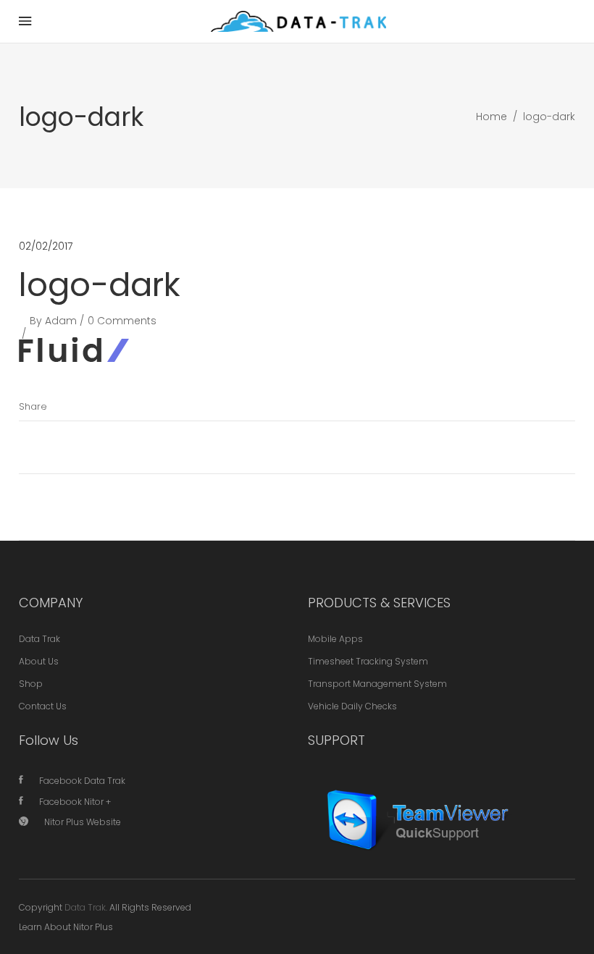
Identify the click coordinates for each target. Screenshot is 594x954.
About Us (39, 661)
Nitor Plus (93, 927)
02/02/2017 (45, 246)
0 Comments (122, 320)
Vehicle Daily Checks (352, 706)
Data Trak (39, 639)
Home (491, 116)
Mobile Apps (335, 639)
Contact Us (43, 706)
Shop (31, 683)
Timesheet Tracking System (368, 661)
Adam (61, 320)
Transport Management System (377, 683)
